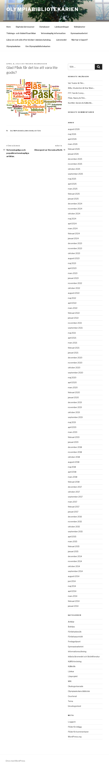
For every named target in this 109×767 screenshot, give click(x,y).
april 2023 (72, 268)
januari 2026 (73, 154)
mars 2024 (72, 228)
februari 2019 (73, 437)
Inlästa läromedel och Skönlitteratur (84, 656)
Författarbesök (74, 632)
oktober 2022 (74, 288)
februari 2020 (74, 392)
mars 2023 (72, 273)
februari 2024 (74, 233)
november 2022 (75, 283)
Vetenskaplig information (53, 33)
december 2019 (75, 402)
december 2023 (75, 243)
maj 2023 (72, 263)
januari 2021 (73, 353)
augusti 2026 (74, 129)
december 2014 (75, 556)
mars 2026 (72, 144)
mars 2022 (72, 308)
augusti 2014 (73, 576)
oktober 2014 (74, 566)
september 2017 (75, 497)
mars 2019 (72, 432)
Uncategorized (74, 706)
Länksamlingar (62, 27)
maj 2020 (72, 377)
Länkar (71, 671)
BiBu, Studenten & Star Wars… (81, 88)
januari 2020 (73, 397)
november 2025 (75, 164)
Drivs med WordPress (15, 761)
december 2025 (75, 159)
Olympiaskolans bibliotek (25, 131)
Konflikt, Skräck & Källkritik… (80, 103)
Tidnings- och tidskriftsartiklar (21, 33)
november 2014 (75, 561)
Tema (70, 701)
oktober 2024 (74, 213)
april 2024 (72, 223)
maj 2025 (72, 179)
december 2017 (75, 487)
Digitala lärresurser (25, 27)
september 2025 (75, 174)
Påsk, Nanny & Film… (77, 98)
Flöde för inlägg (75, 727)
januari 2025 (73, 199)
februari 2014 (73, 601)
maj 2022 (72, 298)
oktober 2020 (74, 367)
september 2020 (75, 372)
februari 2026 (74, 149)
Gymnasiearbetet (79, 33)
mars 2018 (72, 477)
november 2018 (75, 452)
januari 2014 (73, 606)
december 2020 (75, 357)
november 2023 (75, 248)
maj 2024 (72, 218)
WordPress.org (74, 737)
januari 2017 (73, 512)
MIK (70, 681)
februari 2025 (74, 194)
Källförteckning (74, 661)
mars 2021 (72, 343)
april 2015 (72, 536)
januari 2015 (73, 551)
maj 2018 (72, 467)
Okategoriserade (75, 686)
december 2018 (75, 447)
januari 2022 (73, 318)
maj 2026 (72, 134)
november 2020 (75, 363)
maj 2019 (72, 422)
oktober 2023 (74, 253)
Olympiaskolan (13, 46)
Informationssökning (77, 651)
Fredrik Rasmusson (36, 64)
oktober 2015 (74, 526)
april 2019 (72, 427)
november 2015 (75, 521)
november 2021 (75, 323)
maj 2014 (72, 586)
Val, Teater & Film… (76, 83)
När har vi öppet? (80, 40)
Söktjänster (79, 27)
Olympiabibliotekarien (42, 9)
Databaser (44, 27)
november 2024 (75, 209)
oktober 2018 (74, 457)
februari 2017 (73, 507)
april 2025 (72, 184)
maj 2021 (72, 333)
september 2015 (75, 531)
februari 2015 (73, 546)
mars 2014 (72, 596)
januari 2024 (73, 238)
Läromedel (61, 40)
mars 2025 (72, 189)
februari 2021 (73, 348)
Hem (8, 27)
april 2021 (72, 338)
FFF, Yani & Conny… (76, 93)
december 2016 (75, 516)
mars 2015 (72, 541)
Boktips (71, 627)
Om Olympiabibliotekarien (37, 46)
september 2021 (75, 328)
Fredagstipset (74, 641)
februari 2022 (74, 313)
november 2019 (75, 407)
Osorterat (72, 696)
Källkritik (72, 666)
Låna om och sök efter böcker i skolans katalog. (28, 40)
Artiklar (71, 622)
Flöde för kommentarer (78, 732)
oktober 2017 (74, 492)
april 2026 (72, 139)
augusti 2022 (73, 293)
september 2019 (75, 417)
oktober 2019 (74, 412)
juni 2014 (72, 581)
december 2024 (75, 203)
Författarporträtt (75, 636)
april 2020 (72, 382)
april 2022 (72, 303)
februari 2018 (73, 482)
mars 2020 (73, 387)
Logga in (72, 722)
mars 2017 (72, 502)
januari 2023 (73, 278)
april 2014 (72, 591)
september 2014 (75, 571)
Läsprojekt (73, 676)
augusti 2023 (73, 258)
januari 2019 (73, 442)
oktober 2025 (74, 169)
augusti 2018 (73, 462)
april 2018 (72, 472)
